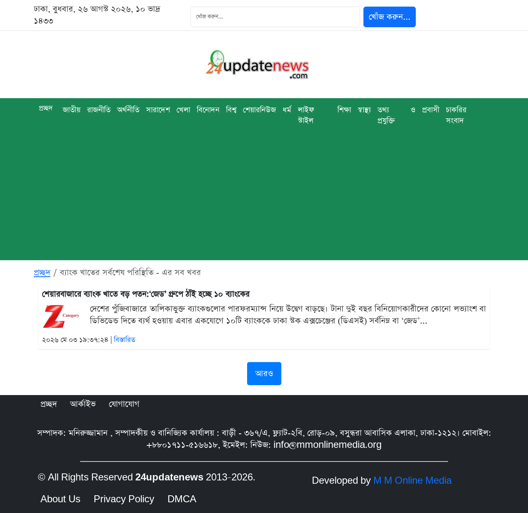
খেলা (183, 110)
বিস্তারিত (124, 340)
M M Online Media (412, 481)
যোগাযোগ (124, 404)
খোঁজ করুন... (389, 17)
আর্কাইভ (83, 404)
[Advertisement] (264, 202)
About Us (60, 499)
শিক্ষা (344, 110)
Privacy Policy (124, 499)
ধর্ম (287, 110)
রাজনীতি (99, 110)
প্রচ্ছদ (46, 108)
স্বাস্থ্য (364, 110)
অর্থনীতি (128, 110)
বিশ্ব (231, 110)
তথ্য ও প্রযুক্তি (396, 115)
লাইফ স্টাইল (306, 115)
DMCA (181, 499)
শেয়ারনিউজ (259, 110)
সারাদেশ (158, 110)
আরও (264, 373)
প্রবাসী (430, 110)
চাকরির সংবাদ (456, 115)
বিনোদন (208, 110)
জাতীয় (71, 110)
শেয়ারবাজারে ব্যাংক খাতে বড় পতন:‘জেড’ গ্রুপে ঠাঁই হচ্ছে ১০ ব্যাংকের (146, 294)
